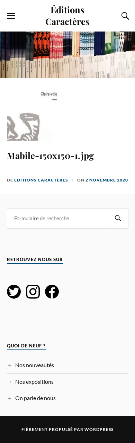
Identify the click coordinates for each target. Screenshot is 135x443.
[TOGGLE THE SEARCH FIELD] (124, 16)
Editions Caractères (41, 180)
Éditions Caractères (67, 15)
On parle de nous (35, 398)
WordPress (99, 429)
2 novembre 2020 (107, 180)
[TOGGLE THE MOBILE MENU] (11, 16)
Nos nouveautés (34, 365)
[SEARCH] (118, 218)
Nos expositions (34, 381)
